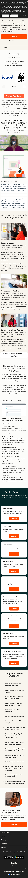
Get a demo (14, 36)
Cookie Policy (4, 12)
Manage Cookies (23, 15)
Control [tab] (19, 400)
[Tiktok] (24, 852)
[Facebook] (3, 852)
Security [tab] (5, 400)
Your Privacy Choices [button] (15, 874)
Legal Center (6, 869)
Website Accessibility (9, 871)
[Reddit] (21, 852)
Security (22, 869)
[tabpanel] (14, 444)
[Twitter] (14, 852)
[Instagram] (7, 852)
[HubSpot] (14, 863)
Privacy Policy (15, 869)
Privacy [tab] (12, 400)
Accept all (5, 15)
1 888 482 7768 (14, 356)
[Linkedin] (17, 852)
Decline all (14, 15)
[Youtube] (10, 852)
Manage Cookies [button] (20, 871)
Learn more (14, 518)
